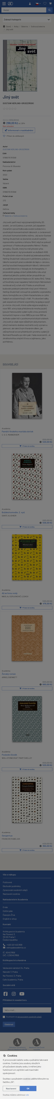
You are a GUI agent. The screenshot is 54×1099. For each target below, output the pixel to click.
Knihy (16, 26)
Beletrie (24, 26)
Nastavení (11, 1088)
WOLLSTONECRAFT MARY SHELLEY (17, 758)
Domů (8, 26)
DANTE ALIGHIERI (9, 515)
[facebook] (5, 993)
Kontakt (7, 924)
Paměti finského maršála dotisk (17, 431)
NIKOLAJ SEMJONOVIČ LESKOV (15, 596)
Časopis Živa (9, 915)
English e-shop (10, 918)
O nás (5, 907)
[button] (38, 3)
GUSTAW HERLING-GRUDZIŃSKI (18, 103)
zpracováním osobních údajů (30, 1017)
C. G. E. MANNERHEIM (10, 435)
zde (27, 1095)
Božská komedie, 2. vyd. (13, 512)
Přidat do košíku (28, 446)
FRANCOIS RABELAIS (11, 839)
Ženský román (9, 674)
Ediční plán (8, 911)
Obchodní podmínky (12, 886)
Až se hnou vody (9, 593)
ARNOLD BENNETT (9, 677)
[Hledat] (49, 10)
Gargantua (7, 835)
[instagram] (13, 993)
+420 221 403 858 (14, 944)
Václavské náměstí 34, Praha (16, 968)
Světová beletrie (38, 26)
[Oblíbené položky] (45, 4)
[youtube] (22, 993)
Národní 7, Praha (10, 971)
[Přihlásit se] (31, 3)
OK (28, 1088)
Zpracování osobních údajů (15, 890)
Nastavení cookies (11, 894)
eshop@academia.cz (16, 947)
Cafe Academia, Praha (13, 979)
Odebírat (9, 1024)
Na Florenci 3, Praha (12, 975)
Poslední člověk (9, 754)
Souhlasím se (24, 1017)
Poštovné (7, 882)
